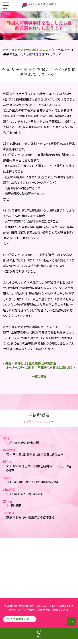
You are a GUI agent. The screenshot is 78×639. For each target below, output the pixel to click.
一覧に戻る (39, 376)
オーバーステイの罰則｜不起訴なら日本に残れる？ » (40, 367)
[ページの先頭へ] (71, 621)
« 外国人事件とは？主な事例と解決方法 (29, 363)
